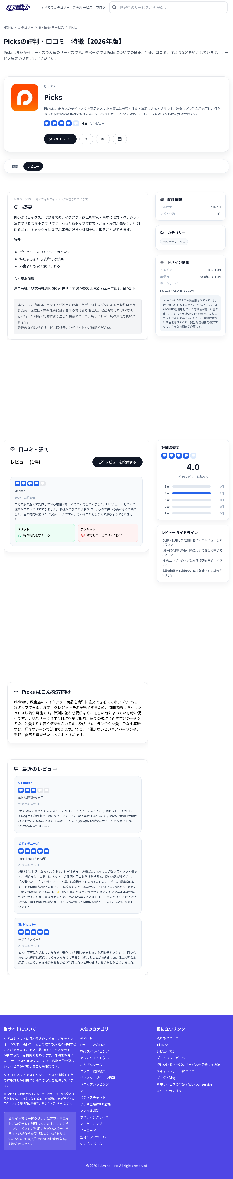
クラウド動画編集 (93, 1071)
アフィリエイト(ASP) (95, 1058)
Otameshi (25, 782)
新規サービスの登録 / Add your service (184, 1084)
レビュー (33, 166)
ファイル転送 (89, 1110)
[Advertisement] (116, 389)
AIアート (86, 1038)
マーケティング (91, 1123)
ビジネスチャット (93, 1097)
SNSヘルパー (27, 924)
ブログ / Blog (166, 1077)
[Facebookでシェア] (103, 139)
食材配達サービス (174, 241)
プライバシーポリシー (172, 1058)
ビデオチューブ (28, 843)
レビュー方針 (166, 1051)
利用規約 (163, 1044)
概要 (15, 166)
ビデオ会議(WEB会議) (96, 1104)
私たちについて (168, 1038)
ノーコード (88, 1091)
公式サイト (57, 139)
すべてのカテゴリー (171, 1091)
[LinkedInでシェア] (120, 139)
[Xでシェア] (86, 139)
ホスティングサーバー (96, 1117)
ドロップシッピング (94, 1084)
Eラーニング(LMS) (93, 1044)
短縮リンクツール (93, 1137)
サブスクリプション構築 (97, 1077)
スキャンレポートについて (176, 1071)
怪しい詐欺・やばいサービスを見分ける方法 (188, 1064)
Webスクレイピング (94, 1051)
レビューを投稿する (120, 461)
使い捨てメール (91, 1143)
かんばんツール (91, 1064)
